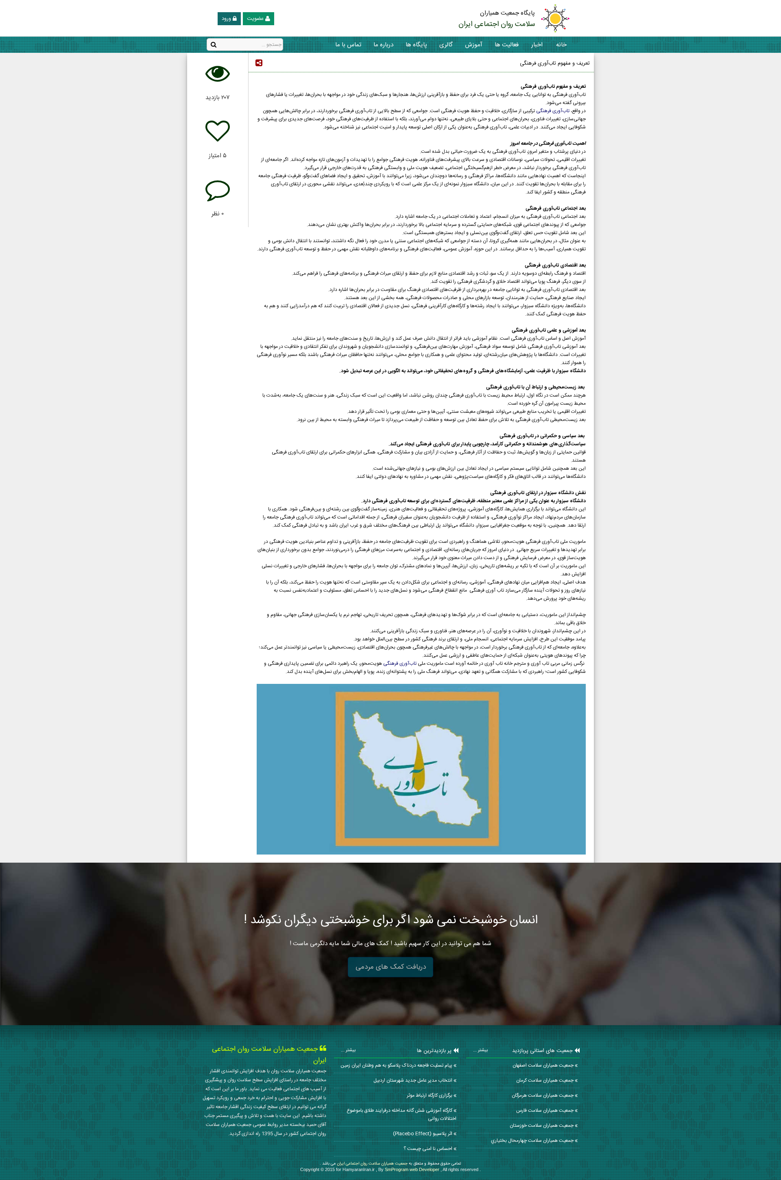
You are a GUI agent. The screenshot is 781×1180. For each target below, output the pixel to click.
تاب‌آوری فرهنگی (552, 111)
